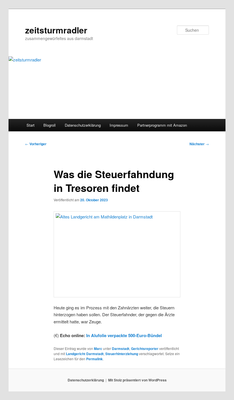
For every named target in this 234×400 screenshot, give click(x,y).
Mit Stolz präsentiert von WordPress (137, 380)
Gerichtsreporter (144, 348)
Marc (98, 348)
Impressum (119, 125)
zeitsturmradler (56, 30)
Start (31, 125)
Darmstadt (120, 348)
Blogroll (49, 125)
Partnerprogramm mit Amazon (162, 125)
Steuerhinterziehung (121, 353)
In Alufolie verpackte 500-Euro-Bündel (124, 335)
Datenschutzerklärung (83, 125)
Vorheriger (36, 143)
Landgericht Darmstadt (85, 353)
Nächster (199, 143)
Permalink (94, 358)
